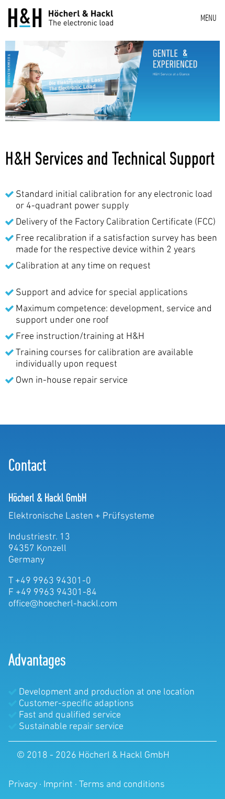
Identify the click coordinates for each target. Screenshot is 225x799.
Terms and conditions (122, 785)
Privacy (23, 785)
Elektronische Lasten (50, 516)
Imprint (59, 785)
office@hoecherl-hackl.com (62, 604)
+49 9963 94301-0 (53, 581)
